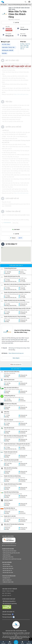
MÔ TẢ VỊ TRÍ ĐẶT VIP (7, 580)
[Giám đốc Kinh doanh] (1, 428)
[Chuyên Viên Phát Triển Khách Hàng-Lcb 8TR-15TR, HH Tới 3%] (1, 309)
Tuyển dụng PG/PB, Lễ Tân (8, 557)
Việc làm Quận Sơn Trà (7, 570)
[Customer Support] (1, 500)
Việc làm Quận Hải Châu (8, 566)
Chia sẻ (13, 237)
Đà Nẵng (22, 44)
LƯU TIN (17, 22)
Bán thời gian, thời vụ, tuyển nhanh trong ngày (12, 559)
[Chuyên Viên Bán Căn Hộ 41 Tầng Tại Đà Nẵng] (1, 317)
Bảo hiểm (4, 53)
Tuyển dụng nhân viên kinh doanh (9, 550)
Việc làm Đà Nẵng (6, 564)
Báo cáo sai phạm (16, 364)
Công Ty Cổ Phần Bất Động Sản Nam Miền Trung (19, 4)
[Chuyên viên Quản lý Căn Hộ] (1, 452)
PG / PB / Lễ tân (6, 44)
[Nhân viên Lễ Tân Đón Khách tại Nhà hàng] (1, 524)
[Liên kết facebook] (13, 614)
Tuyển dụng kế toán (7, 555)
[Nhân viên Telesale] (1, 420)
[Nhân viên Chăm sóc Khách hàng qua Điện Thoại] (1, 436)
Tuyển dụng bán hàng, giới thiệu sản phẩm (11, 552)
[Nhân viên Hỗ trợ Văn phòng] (1, 468)
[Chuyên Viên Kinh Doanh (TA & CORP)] (1, 484)
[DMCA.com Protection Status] (6, 606)
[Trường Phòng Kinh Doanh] (1, 268)
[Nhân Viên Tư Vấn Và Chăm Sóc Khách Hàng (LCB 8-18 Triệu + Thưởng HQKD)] (1, 285)
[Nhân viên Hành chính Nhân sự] (1, 388)
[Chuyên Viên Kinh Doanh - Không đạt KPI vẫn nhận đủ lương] (1, 443)
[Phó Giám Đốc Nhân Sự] (1, 508)
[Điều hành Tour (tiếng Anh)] (1, 404)
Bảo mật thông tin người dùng (10, 603)
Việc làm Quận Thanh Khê (8, 568)
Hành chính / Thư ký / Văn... (8, 47)
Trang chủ (4, 4)
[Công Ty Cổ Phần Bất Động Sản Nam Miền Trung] (4, 13)
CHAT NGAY (17, 229)
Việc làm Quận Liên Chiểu (8, 572)
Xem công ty (16, 358)
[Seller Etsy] (1, 412)
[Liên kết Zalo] (14, 617)
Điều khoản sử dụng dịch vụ (9, 601)
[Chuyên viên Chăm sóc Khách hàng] (1, 476)
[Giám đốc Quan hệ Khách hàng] (1, 492)
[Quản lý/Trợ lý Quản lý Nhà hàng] (1, 372)
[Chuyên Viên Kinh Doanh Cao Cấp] (1, 276)
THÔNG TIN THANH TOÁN (8, 582)
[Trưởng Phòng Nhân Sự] (1, 396)
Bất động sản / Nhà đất (7, 50)
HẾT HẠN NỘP (9, 30)
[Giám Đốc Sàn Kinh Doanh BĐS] (1, 460)
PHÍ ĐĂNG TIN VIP (6, 577)
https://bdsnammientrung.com (16, 353)
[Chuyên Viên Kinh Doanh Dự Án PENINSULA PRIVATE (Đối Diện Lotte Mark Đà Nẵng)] (1, 293)
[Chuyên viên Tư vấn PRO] (1, 516)
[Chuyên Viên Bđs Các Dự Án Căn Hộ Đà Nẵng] (1, 301)
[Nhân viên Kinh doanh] (1, 380)
